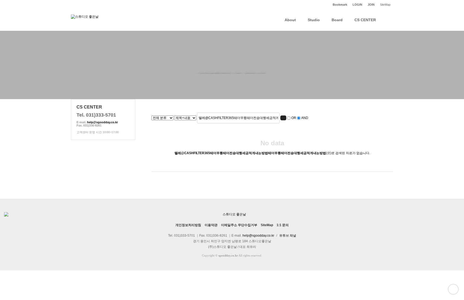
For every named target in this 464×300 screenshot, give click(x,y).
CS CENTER (365, 20)
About (290, 20)
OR (293, 118)
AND (304, 118)
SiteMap (385, 4)
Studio (314, 20)
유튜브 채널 (287, 235)
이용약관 (211, 225)
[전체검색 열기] (387, 20)
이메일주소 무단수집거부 (239, 225)
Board (337, 20)
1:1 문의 (283, 225)
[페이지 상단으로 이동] (453, 289)
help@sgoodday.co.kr (102, 122)
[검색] (283, 117)
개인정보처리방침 (188, 225)
